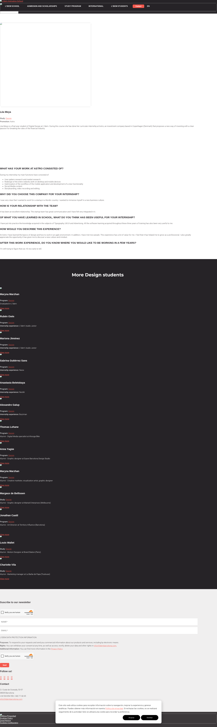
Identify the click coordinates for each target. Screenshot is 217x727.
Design (9, 118)
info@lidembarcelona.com (11, 699)
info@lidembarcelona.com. (105, 646)
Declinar (150, 718)
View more (4, 308)
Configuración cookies (113, 718)
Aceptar (131, 718)
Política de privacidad (114, 708)
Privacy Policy (57, 649)
